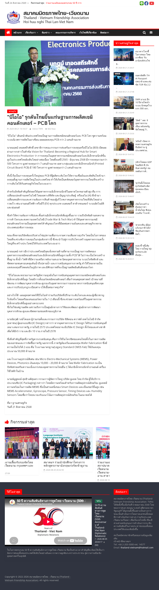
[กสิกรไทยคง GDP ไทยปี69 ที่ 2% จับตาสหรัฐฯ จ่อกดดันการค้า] (124, 161)
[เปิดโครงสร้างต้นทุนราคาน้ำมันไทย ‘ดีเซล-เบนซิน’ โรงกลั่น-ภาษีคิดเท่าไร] (124, 203)
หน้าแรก (18, 32)
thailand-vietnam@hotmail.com (137, 547)
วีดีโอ (98, 501)
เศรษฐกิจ (12, 111)
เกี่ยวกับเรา (30, 32)
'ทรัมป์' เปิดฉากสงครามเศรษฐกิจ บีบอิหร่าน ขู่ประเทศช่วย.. (143, 146)
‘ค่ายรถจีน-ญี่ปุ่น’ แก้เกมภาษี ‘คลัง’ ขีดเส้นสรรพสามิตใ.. (143, 229)
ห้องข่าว (46, 32)
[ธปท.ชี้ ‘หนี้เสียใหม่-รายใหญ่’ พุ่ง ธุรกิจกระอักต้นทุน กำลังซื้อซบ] (124, 245)
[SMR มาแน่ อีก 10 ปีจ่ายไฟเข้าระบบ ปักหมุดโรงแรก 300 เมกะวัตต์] (124, 98)
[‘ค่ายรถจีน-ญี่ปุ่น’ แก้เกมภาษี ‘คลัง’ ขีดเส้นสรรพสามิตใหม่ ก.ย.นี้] (124, 224)
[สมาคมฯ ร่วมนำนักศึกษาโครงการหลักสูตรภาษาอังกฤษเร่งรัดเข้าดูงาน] (32, 429)
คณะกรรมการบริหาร (66, 32)
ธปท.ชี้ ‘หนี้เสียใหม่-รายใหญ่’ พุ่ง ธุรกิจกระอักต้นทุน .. (143, 250)
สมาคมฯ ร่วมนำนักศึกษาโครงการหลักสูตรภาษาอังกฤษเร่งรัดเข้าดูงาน (30, 464)
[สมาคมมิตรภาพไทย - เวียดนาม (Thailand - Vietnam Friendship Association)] (61, 17)
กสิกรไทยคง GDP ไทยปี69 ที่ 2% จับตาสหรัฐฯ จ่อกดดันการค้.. (143, 167)
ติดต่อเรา (104, 32)
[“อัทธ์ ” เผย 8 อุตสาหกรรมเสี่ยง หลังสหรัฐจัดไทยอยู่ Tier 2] (124, 119)
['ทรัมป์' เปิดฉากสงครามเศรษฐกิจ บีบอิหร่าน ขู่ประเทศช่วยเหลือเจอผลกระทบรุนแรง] (124, 140)
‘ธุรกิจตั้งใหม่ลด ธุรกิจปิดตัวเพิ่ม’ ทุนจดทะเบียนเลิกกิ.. (142, 187)
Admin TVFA (37, 128)
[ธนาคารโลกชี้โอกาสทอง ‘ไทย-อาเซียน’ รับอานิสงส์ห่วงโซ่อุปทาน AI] (124, 50)
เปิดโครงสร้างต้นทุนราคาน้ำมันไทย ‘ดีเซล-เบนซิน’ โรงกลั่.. (143, 208)
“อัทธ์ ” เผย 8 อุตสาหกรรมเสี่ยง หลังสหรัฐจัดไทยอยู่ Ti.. (142, 125)
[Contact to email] (151, 32)
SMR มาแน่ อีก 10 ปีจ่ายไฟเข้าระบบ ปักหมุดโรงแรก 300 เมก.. (143, 104)
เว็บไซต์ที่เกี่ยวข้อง (88, 32)
